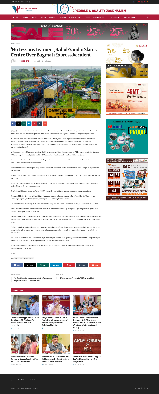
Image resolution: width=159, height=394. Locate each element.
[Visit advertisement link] (94, 9)
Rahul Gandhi (28, 258)
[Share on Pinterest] (34, 123)
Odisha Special (129, 17)
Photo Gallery (114, 17)
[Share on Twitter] (18, 123)
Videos (87, 17)
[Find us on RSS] (147, 2)
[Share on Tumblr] (39, 123)
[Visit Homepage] (24, 9)
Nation (34, 17)
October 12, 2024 (38, 61)
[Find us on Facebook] (133, 2)
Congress (18, 258)
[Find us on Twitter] (136, 2)
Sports (52, 17)
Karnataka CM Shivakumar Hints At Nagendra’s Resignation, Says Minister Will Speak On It (55, 359)
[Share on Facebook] (13, 123)
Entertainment (75, 17)
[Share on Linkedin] (29, 123)
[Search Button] (147, 17)
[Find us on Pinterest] (144, 2)
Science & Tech (99, 17)
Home (17, 17)
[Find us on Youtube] (139, 2)
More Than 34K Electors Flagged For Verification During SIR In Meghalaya (87, 359)
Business (62, 17)
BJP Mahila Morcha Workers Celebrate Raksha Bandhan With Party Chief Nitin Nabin (24, 359)
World (43, 17)
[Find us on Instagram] (142, 2)
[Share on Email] (45, 123)
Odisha (25, 17)
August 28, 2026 (16, 328)
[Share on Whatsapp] (23, 123)
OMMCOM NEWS (23, 61)
